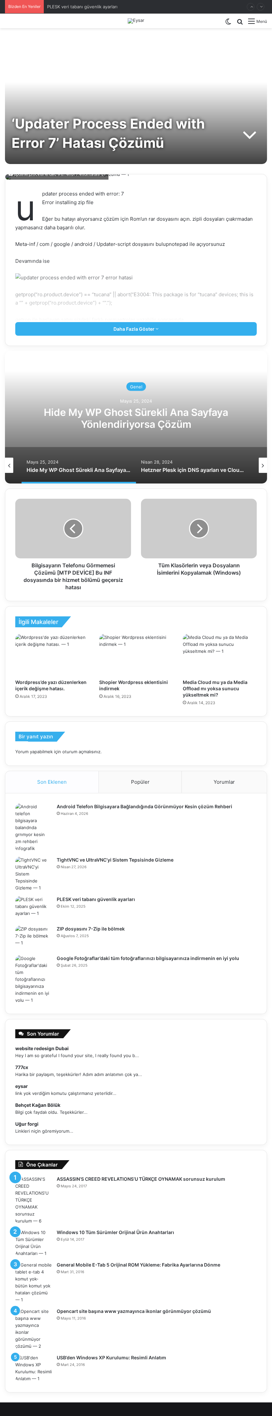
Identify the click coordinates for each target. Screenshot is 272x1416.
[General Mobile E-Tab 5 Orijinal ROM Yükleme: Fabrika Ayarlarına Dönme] (33, 1282)
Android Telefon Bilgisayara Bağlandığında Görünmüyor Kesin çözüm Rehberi (144, 806)
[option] (136, 417)
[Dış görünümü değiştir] (228, 23)
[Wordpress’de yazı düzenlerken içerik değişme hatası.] (52, 655)
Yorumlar (224, 782)
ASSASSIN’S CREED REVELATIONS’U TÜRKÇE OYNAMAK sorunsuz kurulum (141, 1179)
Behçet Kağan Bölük (37, 1105)
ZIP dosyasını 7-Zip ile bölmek (91, 929)
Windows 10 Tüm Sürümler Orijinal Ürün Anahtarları (115, 1232)
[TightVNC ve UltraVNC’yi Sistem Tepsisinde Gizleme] (33, 874)
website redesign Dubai (42, 1048)
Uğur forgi (26, 1124)
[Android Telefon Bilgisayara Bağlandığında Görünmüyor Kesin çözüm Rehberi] (33, 827)
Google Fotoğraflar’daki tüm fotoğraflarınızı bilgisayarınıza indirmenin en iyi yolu (148, 958)
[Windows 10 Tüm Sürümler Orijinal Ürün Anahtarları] (33, 1243)
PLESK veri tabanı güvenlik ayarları (82, 6)
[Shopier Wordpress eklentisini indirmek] (136, 655)
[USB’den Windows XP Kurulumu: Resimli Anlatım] (33, 1368)
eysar (21, 1086)
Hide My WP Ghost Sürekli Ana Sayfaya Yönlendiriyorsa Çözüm (136, 418)
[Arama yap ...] (240, 23)
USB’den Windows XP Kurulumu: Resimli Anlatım (111, 1357)
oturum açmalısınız (81, 751)
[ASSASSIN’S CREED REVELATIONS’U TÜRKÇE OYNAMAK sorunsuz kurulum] (33, 1200)
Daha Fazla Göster (134, 329)
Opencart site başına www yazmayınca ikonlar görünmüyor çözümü (134, 1311)
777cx (21, 1067)
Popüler (140, 782)
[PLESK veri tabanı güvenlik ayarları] (33, 908)
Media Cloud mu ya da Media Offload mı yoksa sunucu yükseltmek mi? (215, 688)
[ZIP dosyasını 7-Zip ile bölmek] (33, 938)
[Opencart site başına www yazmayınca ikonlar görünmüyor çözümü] (33, 1329)
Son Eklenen (52, 782)
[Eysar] (136, 21)
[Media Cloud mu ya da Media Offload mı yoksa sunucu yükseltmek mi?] (220, 655)
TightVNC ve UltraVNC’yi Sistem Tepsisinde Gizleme (115, 860)
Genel (136, 386)
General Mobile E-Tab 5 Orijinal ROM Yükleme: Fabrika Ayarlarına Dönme (138, 1265)
